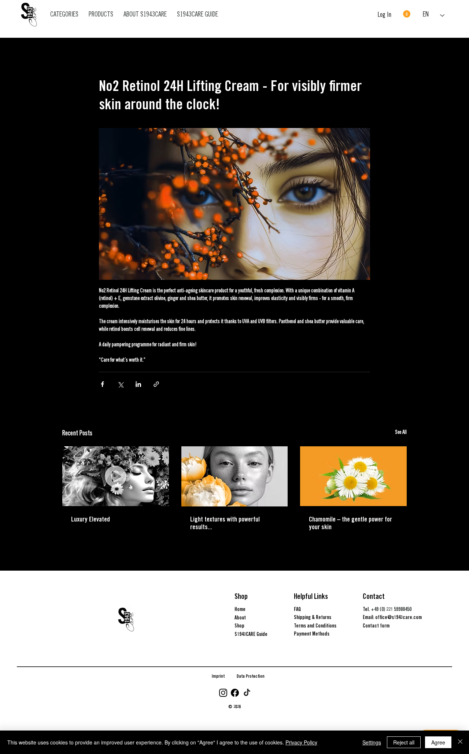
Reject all (403, 742)
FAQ (297, 609)
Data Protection (251, 676)
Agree (438, 742)
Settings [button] (371, 742)
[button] (406, 14)
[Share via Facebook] (102, 384)
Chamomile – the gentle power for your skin (350, 523)
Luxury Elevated (90, 519)
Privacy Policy (301, 742)
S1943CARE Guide (250, 634)
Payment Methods (311, 634)
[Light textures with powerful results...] (234, 476)
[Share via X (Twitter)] (120, 384)
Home (239, 609)
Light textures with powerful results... (225, 523)
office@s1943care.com (398, 617)
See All (401, 432)
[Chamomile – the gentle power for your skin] (353, 476)
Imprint (218, 676)
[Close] (460, 742)
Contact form (376, 626)
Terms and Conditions (315, 626)
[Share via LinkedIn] (138, 384)
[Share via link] (156, 384)
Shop (239, 626)
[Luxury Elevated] (115, 476)
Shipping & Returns (312, 617)
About (240, 618)
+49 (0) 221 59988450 (391, 609)
